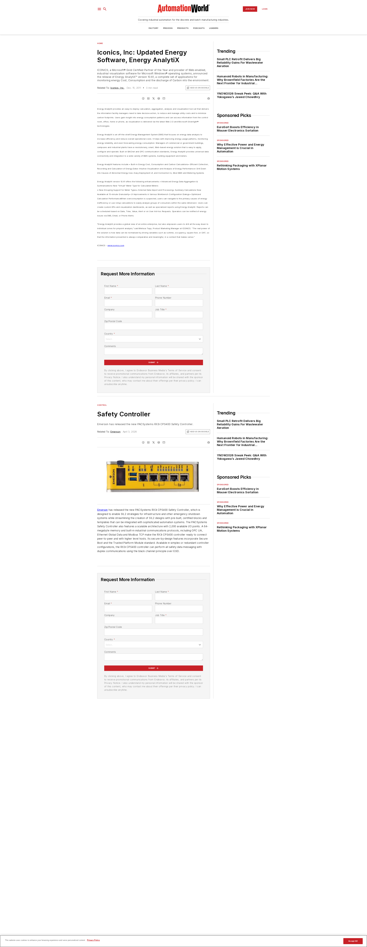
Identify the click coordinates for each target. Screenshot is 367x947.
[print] (208, 98)
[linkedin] (148, 98)
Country (109, 333)
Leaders (213, 28)
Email (108, 297)
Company (109, 309)
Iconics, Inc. (117, 87)
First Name (111, 286)
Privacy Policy (93, 940)
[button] (99, 9)
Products (183, 28)
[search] (105, 9)
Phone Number (163, 297)
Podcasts (199, 28)
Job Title (161, 309)
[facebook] (143, 98)
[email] (163, 98)
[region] (183, 941)
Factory (153, 28)
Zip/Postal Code (113, 321)
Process (168, 28)
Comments (110, 346)
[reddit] (158, 98)
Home (100, 43)
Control (102, 405)
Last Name (162, 286)
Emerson (115, 431)
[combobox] (153, 338)
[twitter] (153, 98)
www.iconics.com (116, 245)
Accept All (353, 941)
